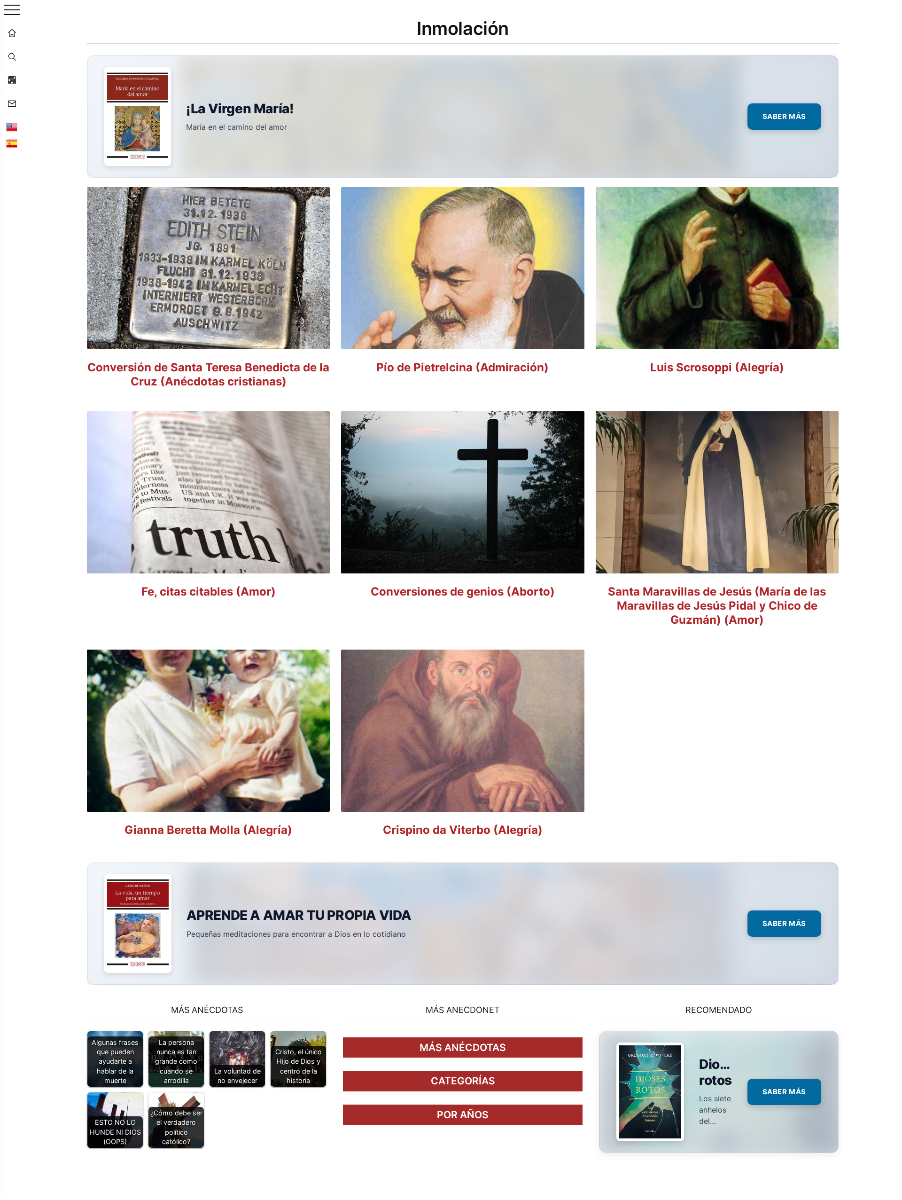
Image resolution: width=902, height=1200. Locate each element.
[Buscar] (12, 56)
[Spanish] (12, 143)
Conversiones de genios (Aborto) (463, 591)
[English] (12, 127)
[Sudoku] (12, 80)
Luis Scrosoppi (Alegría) (717, 367)
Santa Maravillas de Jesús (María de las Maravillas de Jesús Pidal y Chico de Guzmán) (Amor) (717, 606)
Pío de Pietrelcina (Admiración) (462, 367)
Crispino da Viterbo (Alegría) (463, 830)
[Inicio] (12, 33)
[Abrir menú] (12, 10)
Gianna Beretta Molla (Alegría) (208, 830)
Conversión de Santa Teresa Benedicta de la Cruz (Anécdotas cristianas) (208, 374)
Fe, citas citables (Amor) (208, 591)
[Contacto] (12, 103)
